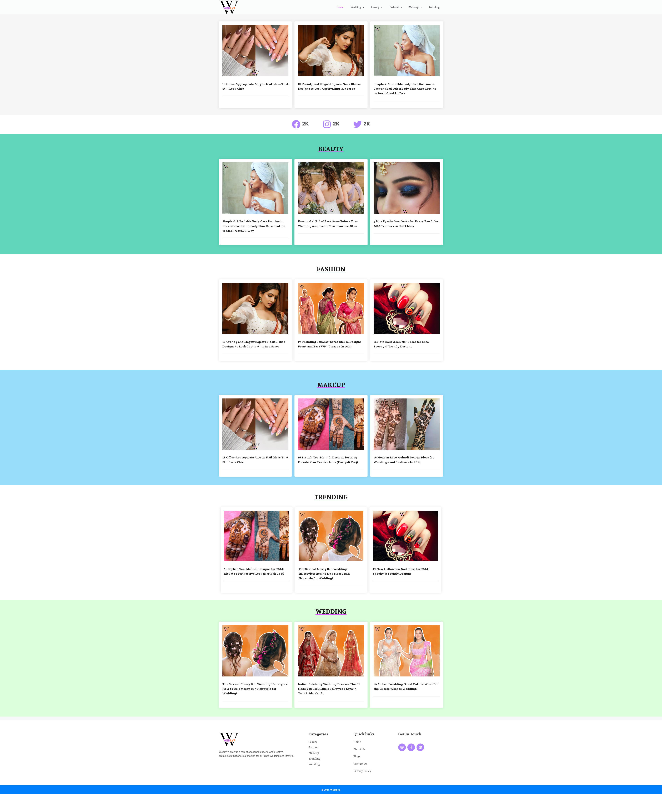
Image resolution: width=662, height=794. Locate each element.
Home (340, 7)
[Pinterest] (420, 747)
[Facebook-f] (411, 747)
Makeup (414, 7)
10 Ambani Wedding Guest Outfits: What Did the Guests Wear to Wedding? (406, 686)
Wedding (355, 7)
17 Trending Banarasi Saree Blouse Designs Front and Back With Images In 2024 (330, 344)
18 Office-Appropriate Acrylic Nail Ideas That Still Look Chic (255, 86)
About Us (359, 749)
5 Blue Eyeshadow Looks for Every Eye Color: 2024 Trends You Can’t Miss (406, 223)
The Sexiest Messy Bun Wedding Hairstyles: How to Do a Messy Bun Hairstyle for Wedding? (324, 573)
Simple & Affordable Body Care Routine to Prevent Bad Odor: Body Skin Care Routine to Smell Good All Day (405, 88)
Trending (434, 7)
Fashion (394, 7)
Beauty (375, 7)
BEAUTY (331, 149)
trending (331, 497)
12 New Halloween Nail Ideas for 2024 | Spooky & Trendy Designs (402, 344)
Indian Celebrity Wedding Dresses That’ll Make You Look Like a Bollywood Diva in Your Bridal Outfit (329, 688)
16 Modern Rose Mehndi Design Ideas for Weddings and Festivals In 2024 (404, 460)
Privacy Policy (362, 771)
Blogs (356, 756)
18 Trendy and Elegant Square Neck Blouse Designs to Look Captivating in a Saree (329, 86)
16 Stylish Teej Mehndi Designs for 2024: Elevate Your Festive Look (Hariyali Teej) (328, 460)
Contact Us (360, 764)
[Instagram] (402, 747)
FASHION (331, 269)
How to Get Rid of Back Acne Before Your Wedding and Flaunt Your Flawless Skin (328, 223)
